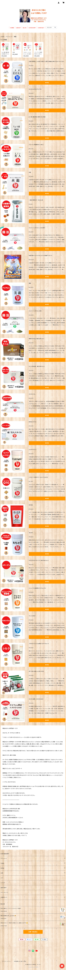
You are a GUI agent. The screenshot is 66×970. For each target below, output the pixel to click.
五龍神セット (4, 897)
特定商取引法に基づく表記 (20, 961)
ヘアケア (3, 882)
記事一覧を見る (33, 932)
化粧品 (2, 863)
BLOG (24, 27)
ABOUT (18, 27)
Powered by (31, 967)
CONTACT (41, 27)
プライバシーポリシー (6, 961)
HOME (12, 27)
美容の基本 (4, 887)
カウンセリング (4, 892)
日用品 (2, 868)
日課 (2, 873)
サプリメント (9, 36)
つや (2, 878)
